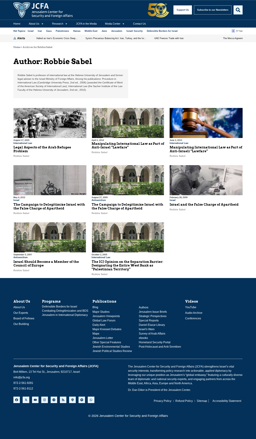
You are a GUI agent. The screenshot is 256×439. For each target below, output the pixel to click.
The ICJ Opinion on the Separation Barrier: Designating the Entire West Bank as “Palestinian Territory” (127, 265)
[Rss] (63, 400)
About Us (34, 23)
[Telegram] (54, 400)
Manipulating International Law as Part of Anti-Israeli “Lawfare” (206, 149)
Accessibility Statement (226, 400)
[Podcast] (72, 400)
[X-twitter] (26, 400)
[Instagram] (44, 400)
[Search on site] (238, 9)
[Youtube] (35, 400)
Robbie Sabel (21, 156)
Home (16, 23)
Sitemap (202, 400)
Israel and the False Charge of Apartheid (204, 204)
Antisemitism (99, 200)
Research (57, 23)
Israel (16, 200)
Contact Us (139, 23)
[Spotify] (82, 400)
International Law (22, 143)
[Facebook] (16, 400)
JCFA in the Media (86, 23)
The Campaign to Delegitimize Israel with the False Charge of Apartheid (49, 206)
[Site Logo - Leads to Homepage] (43, 10)
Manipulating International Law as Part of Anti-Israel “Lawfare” (128, 145)
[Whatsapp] (91, 400)
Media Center (112, 23)
